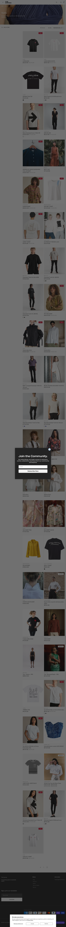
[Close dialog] (49, 449)
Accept (32, 924)
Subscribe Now (33, 471)
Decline (46, 924)
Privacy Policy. (30, 920)
